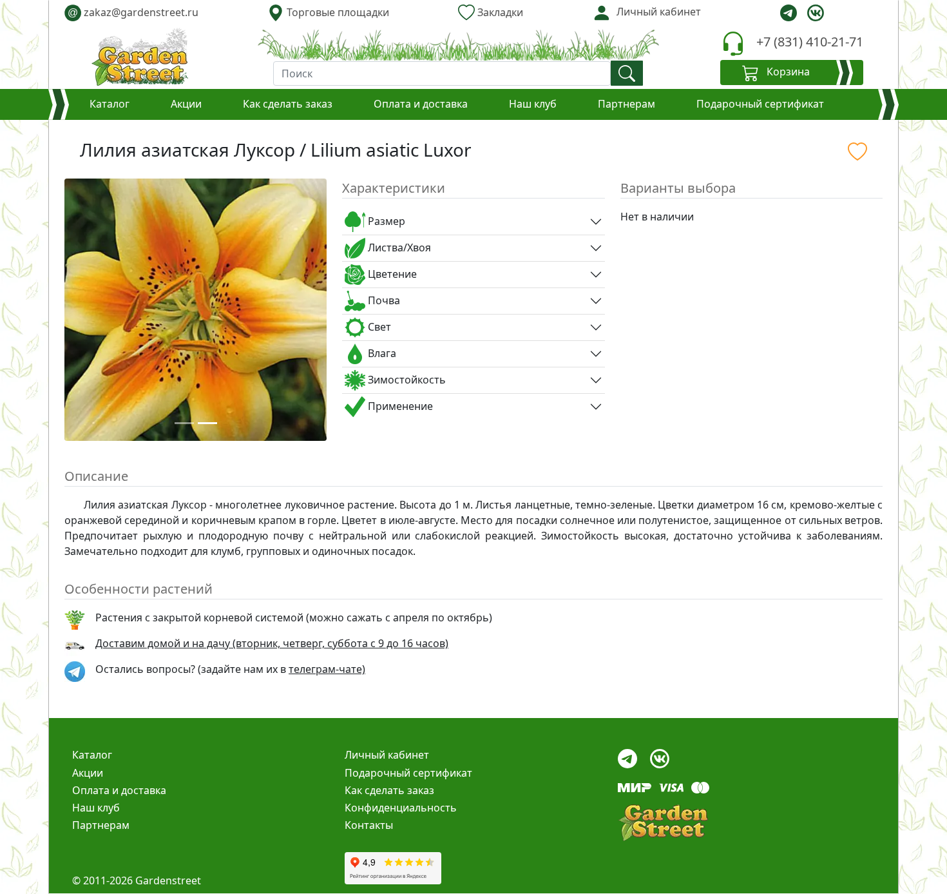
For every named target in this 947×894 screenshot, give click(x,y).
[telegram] (788, 13)
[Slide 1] (184, 423)
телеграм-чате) (327, 669)
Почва (382, 300)
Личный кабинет (387, 755)
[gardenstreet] (139, 57)
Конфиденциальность (401, 808)
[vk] (815, 13)
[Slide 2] (207, 423)
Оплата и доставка (421, 104)
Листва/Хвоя (398, 247)
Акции (186, 104)
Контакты (369, 825)
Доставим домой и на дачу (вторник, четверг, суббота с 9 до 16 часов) (271, 643)
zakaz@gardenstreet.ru (133, 12)
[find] (627, 73)
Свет (378, 327)
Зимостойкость (405, 380)
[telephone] (733, 43)
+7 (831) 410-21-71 (809, 41)
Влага (380, 353)
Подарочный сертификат (760, 104)
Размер (385, 221)
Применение (399, 406)
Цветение (391, 274)
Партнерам (626, 104)
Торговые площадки (336, 12)
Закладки (499, 12)
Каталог (109, 104)
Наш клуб (533, 104)
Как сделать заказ (287, 104)
